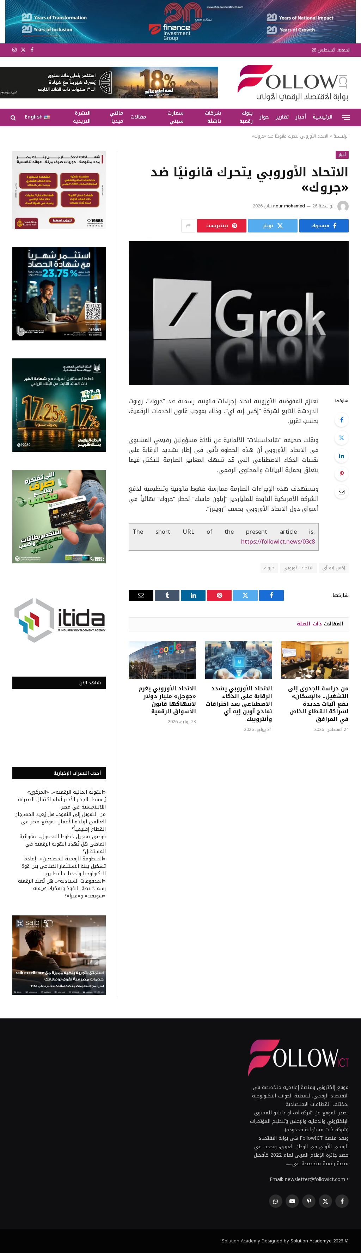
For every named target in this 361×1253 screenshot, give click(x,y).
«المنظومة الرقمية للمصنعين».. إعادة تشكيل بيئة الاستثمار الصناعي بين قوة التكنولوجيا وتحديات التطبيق (64, 866)
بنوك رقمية (246, 117)
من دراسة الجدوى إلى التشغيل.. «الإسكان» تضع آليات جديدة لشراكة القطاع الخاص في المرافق (318, 704)
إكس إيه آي (333, 567)
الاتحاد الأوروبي (298, 567)
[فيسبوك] (342, 420)
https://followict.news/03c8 (278, 541)
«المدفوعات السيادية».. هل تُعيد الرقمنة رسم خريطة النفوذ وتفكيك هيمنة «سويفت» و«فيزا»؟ (62, 888)
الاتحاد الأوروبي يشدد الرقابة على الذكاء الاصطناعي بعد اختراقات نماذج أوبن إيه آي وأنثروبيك (239, 704)
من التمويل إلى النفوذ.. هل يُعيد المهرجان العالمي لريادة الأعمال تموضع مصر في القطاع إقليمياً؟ (60, 822)
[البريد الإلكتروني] (342, 492)
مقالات (138, 117)
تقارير (282, 117)
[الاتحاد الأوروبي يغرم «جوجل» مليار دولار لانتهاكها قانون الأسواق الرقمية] (162, 660)
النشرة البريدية (82, 117)
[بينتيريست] (342, 474)
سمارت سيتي (175, 117)
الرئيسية (322, 117)
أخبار (300, 117)
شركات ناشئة (213, 117)
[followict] (290, 82)
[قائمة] (346, 117)
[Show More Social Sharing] (188, 225)
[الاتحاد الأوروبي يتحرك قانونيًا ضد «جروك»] (239, 313)
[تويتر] (342, 438)
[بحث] (14, 117)
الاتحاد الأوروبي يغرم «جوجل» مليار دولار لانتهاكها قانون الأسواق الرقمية (167, 700)
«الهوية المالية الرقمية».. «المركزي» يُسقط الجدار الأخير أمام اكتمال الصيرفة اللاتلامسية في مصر (62, 799)
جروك (269, 567)
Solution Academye (311, 1240)
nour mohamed (289, 206)
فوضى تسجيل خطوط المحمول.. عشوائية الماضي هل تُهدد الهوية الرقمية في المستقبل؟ (62, 844)
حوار (264, 117)
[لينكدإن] (342, 456)
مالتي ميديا (116, 117)
